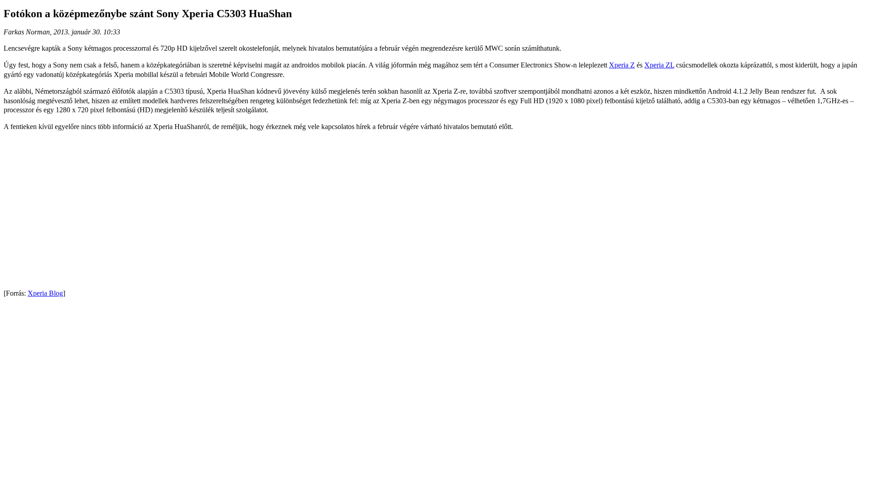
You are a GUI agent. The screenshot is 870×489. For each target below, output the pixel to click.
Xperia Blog (45, 293)
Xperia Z (622, 65)
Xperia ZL (659, 65)
